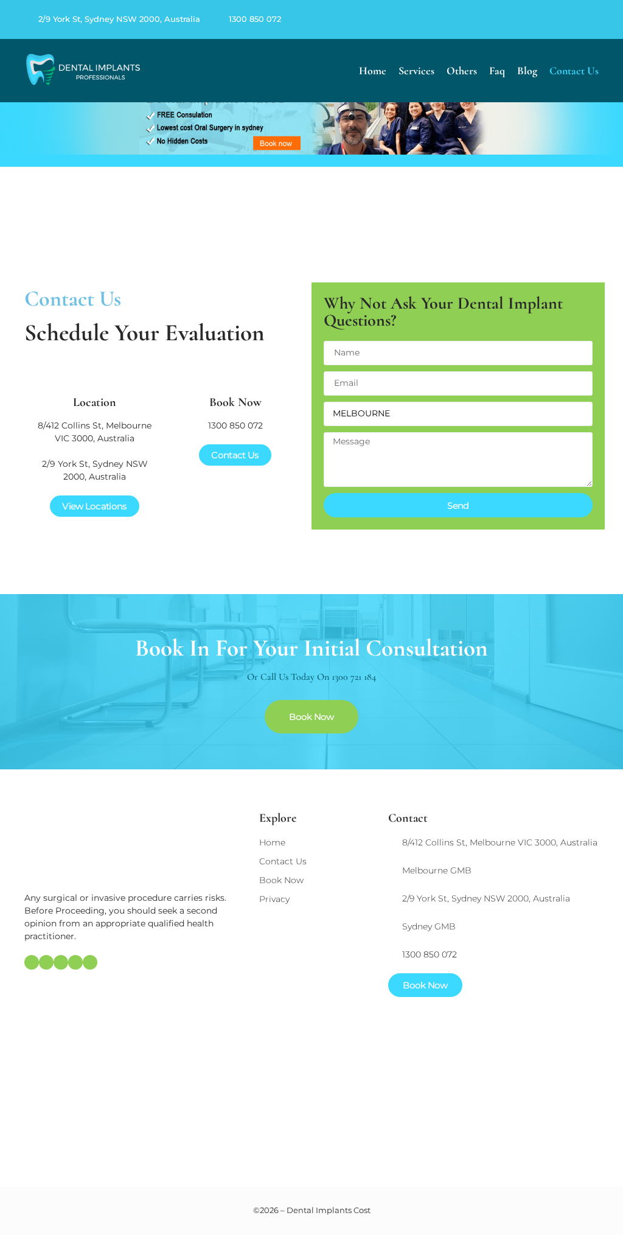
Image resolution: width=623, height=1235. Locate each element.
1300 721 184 (354, 677)
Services (416, 70)
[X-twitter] (583, 19)
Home (372, 70)
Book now (235, 402)
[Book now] (235, 372)
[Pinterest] (568, 19)
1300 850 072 (255, 19)
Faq (497, 70)
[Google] (539, 19)
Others (462, 70)
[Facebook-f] (553, 19)
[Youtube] (597, 19)
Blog (527, 70)
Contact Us (574, 70)
